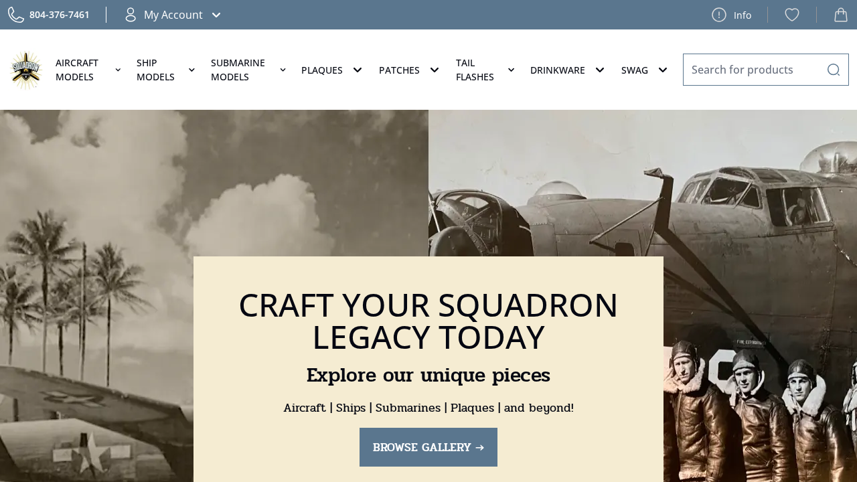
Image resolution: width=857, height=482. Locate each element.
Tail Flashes (475, 69)
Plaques (322, 70)
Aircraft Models (77, 69)
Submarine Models (238, 69)
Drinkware (557, 70)
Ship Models (156, 69)
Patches (399, 70)
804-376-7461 (59, 14)
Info (742, 15)
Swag (634, 70)
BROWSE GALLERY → (428, 447)
